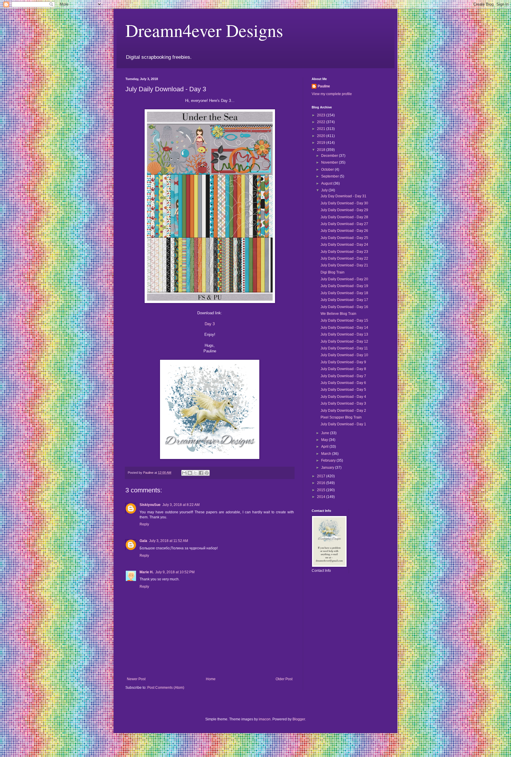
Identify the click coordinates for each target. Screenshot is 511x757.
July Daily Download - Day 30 (344, 203)
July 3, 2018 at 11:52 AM (168, 541)
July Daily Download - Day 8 (343, 369)
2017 (321, 476)
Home (211, 679)
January (328, 467)
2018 (321, 150)
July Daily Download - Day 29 (344, 210)
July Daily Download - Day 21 (344, 265)
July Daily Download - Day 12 (344, 341)
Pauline (324, 86)
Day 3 (210, 324)
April (325, 447)
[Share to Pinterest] (207, 473)
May (325, 440)
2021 (321, 129)
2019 (321, 143)
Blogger (298, 719)
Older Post (284, 679)
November (330, 162)
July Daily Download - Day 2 (343, 410)
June (325, 433)
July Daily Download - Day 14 (344, 327)
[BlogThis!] (190, 473)
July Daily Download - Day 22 (344, 258)
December (330, 156)
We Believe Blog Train (338, 314)
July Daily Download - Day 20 (344, 279)
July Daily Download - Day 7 (343, 376)
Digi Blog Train (333, 272)
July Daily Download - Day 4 (343, 397)
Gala (143, 541)
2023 (321, 115)
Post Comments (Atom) (165, 688)
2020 (321, 136)
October (328, 169)
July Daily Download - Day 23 (344, 252)
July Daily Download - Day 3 (343, 403)
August (327, 183)
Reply (144, 524)
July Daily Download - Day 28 (344, 217)
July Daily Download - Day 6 (343, 383)
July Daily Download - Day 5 (343, 390)
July (325, 190)
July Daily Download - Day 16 (344, 307)
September (330, 176)
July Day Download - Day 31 (343, 196)
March (326, 454)
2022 (321, 122)
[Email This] (184, 473)
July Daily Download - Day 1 (343, 424)
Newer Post (136, 679)
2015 (321, 490)
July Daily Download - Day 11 (344, 348)
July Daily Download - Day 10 (344, 355)
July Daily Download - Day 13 (344, 334)
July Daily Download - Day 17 (344, 300)
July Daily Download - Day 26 (344, 231)
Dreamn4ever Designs (204, 30)
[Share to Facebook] (201, 473)
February (329, 460)
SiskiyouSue (150, 505)
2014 (321, 497)
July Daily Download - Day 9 (343, 362)
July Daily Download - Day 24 (344, 244)
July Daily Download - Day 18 (344, 293)
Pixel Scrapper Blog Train (341, 417)
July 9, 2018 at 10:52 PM (175, 572)
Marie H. (146, 572)
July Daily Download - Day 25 (344, 238)
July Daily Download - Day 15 (344, 320)
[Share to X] (195, 473)
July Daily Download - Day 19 (344, 286)
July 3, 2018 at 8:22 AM (181, 505)
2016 (321, 483)
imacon (265, 719)
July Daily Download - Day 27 (344, 224)
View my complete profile (332, 94)
